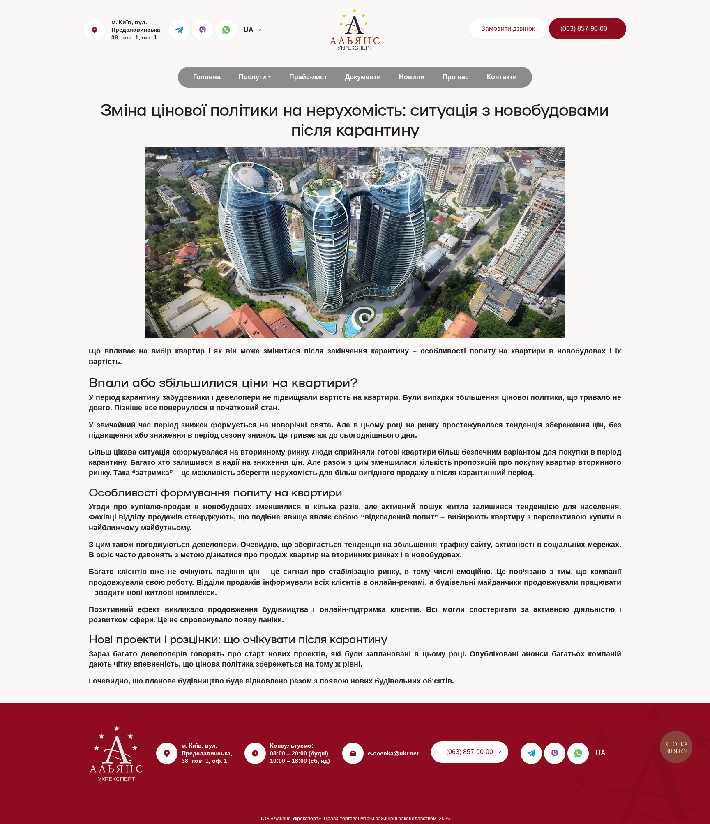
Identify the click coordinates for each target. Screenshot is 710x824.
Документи (363, 77)
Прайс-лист (308, 77)
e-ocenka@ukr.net (393, 753)
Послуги (252, 77)
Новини (411, 77)
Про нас (456, 77)
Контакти (502, 77)
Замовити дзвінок (508, 28)
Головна (207, 77)
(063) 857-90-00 (583, 28)
